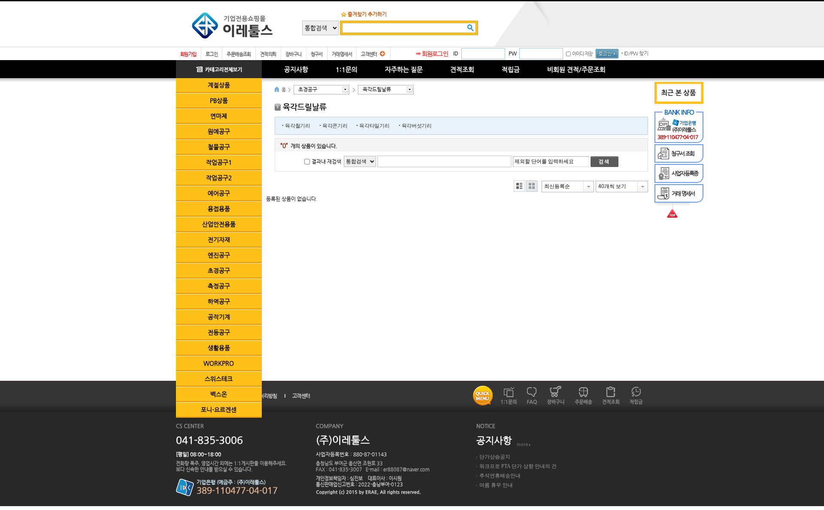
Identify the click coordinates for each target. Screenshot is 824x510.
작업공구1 (219, 162)
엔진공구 (219, 255)
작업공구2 (219, 177)
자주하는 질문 (404, 69)
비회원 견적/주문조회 (576, 69)
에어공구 (219, 193)
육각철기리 (297, 126)
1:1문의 (346, 69)
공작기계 (219, 316)
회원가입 (188, 54)
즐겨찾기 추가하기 (367, 14)
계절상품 (219, 85)
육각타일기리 (374, 126)
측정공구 (219, 285)
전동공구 (219, 332)
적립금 (511, 69)
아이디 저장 (582, 54)
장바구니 (293, 54)
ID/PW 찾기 (636, 53)
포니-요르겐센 (218, 409)
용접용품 (219, 208)
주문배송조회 (239, 54)
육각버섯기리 (417, 126)
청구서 (317, 54)
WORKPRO (218, 363)
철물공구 (219, 146)
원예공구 (219, 131)
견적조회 (462, 69)
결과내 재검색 (326, 161)
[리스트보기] (519, 186)
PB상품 (219, 100)
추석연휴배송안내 (500, 476)
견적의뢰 (268, 54)
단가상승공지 (494, 457)
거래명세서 (342, 54)
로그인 (212, 54)
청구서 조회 (682, 153)
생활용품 (219, 347)
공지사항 (296, 69)
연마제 (218, 115)
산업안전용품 (219, 224)
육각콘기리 (335, 126)
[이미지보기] (532, 186)
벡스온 (218, 394)
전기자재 (219, 239)
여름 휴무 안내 (496, 485)
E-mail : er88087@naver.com (398, 469)
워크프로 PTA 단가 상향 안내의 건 (518, 466)
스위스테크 (219, 378)
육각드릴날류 (377, 89)
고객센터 (369, 54)
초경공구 (219, 270)
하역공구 (219, 301)
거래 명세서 (683, 193)
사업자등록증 (685, 173)
